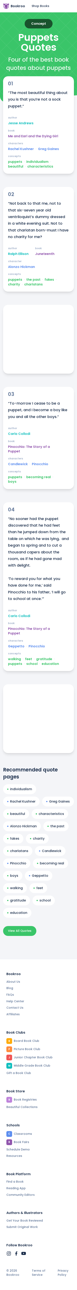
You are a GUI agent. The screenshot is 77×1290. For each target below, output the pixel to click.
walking (14, 659)
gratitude (44, 659)
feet (28, 659)
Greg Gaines (48, 149)
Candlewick (18, 464)
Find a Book (15, 1182)
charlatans (33, 284)
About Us (13, 982)
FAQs (10, 995)
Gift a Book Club (18, 1073)
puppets (15, 162)
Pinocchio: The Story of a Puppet (29, 449)
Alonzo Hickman (21, 267)
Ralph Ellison (18, 254)
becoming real (38, 477)
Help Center (15, 1001)
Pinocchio (40, 464)
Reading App (16, 1188)
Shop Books (40, 6)
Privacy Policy (63, 1273)
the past (33, 279)
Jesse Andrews (20, 123)
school (32, 664)
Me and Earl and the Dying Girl (33, 136)
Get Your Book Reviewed (24, 1220)
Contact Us (14, 1008)
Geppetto (16, 646)
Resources (14, 1156)
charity (14, 284)
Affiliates (13, 1014)
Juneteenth (44, 254)
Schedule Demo (18, 1149)
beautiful (15, 166)
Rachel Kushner (21, 149)
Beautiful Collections (22, 1107)
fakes (49, 279)
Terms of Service (38, 1273)
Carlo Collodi (19, 434)
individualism (37, 162)
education (50, 664)
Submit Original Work (22, 1227)
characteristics (40, 166)
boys (12, 481)
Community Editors (20, 1195)
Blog (9, 988)
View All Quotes (19, 931)
